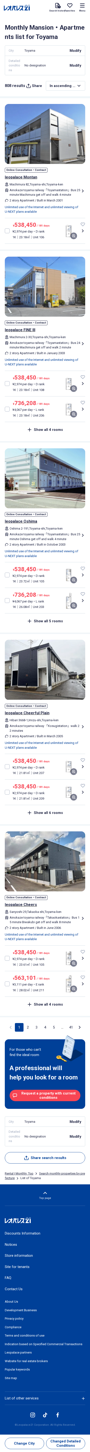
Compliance (13, 1327)
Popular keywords (17, 1369)
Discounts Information (22, 1233)
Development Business (21, 1310)
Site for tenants (17, 1267)
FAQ (8, 1278)
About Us (11, 1301)
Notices (11, 1244)
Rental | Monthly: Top (19, 1173)
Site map (11, 1378)
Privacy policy (14, 1318)
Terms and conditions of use (24, 1335)
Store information (19, 1255)
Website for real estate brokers (26, 1361)
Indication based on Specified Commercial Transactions (43, 1344)
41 (71, 1027)
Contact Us (14, 1289)
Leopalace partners (18, 1352)
